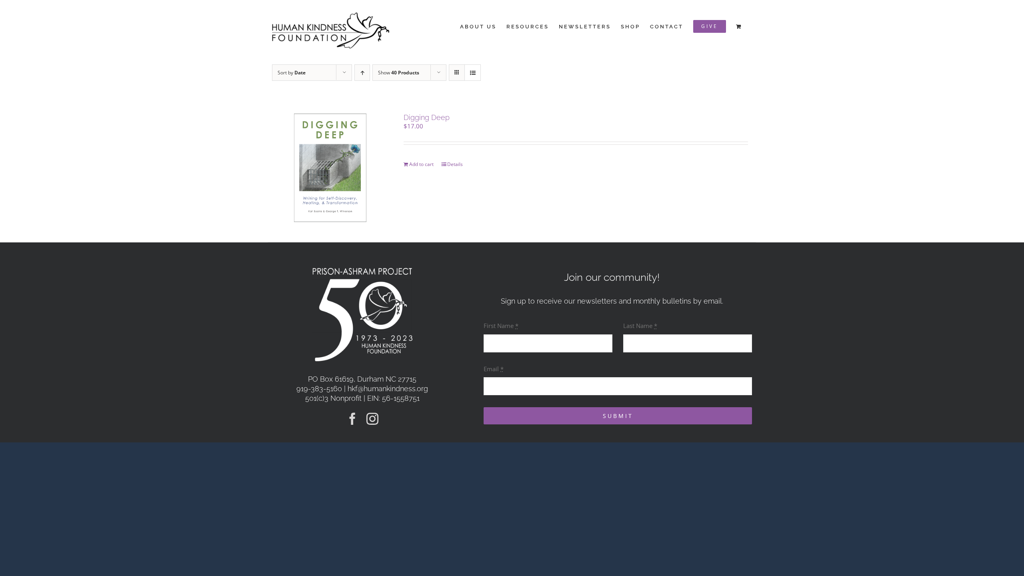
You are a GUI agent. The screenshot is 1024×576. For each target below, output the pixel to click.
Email (494, 369)
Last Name (640, 326)
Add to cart (421, 164)
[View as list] (472, 72)
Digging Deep (427, 117)
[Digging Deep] (330, 168)
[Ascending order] (362, 72)
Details (455, 164)
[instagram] (372, 419)
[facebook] (352, 419)
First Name (501, 326)
